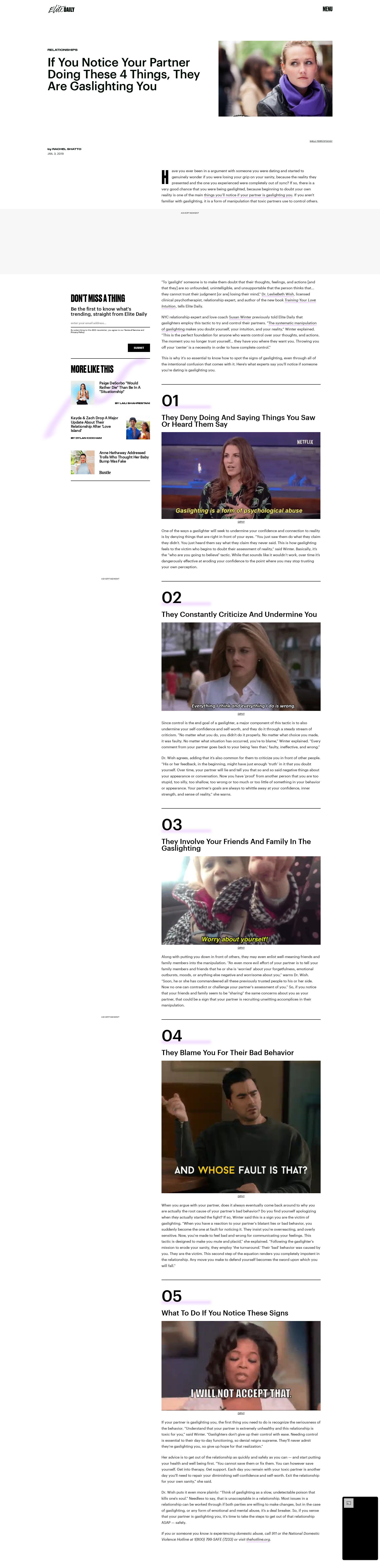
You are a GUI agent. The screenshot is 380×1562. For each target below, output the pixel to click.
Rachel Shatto (66, 149)
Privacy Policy (78, 332)
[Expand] (347, 1500)
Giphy (241, 521)
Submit (139, 347)
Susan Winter (240, 317)
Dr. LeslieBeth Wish (278, 294)
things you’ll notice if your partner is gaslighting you (248, 195)
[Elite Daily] (61, 9)
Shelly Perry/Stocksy (321, 141)
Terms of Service (132, 330)
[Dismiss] (373, 1500)
